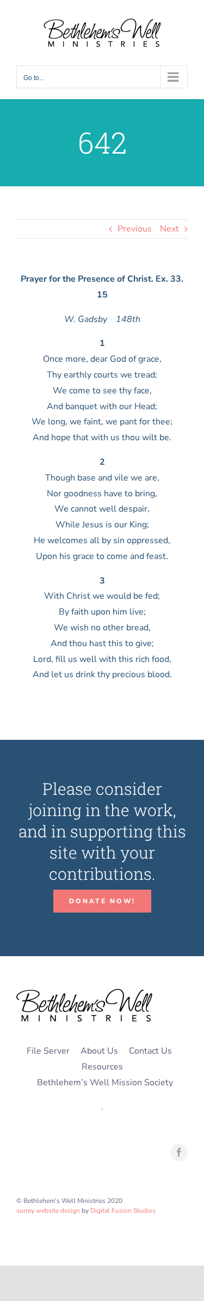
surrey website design (48, 1210)
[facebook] (179, 1152)
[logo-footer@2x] (84, 993)
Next (169, 229)
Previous (135, 229)
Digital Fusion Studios (123, 1210)
